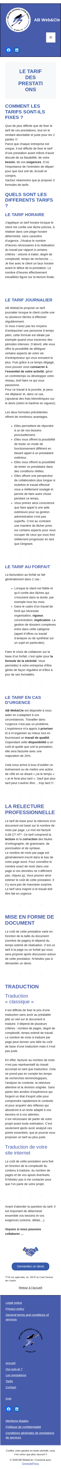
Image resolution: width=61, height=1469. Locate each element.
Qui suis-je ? (14, 1369)
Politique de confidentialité (23, 1427)
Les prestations (16, 1375)
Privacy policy (15, 1309)
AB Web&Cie (47, 19)
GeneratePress (30, 1463)
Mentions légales (17, 1421)
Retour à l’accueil (30, 1287)
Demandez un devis (30, 1266)
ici (23, 875)
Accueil (10, 1363)
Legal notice (14, 1303)
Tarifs (9, 1381)
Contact (11, 1387)
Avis (8, 1398)
